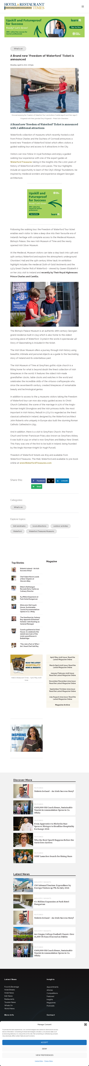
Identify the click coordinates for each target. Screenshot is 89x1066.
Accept (44, 1042)
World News (9, 1009)
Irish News (8, 996)
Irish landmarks (19, 526)
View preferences (44, 1055)
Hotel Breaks (9, 990)
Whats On (8, 1005)
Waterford (17, 531)
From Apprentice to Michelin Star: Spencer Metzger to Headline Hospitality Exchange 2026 (54, 826)
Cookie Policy (39, 1061)
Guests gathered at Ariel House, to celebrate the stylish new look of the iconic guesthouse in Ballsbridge (30, 634)
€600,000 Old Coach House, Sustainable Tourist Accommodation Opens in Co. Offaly (53, 810)
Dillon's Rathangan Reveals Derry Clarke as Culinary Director (29, 589)
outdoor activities (60, 526)
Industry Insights (42, 882)
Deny (44, 1049)
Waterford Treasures (21, 162)
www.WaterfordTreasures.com (35, 463)
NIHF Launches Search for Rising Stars (53, 856)
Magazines (51, 1003)
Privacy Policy (48, 1061)
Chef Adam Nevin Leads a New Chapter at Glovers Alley (29, 579)
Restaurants (9, 999)
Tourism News (10, 1002)
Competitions (52, 993)
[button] (85, 1024)
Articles (50, 990)
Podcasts (50, 1006)
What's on (18, 49)
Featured (38, 788)
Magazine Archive (62, 705)
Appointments (52, 987)
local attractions (39, 526)
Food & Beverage (11, 987)
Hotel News (9, 993)
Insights (50, 999)
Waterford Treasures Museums (41, 531)
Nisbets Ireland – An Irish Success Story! (54, 791)
